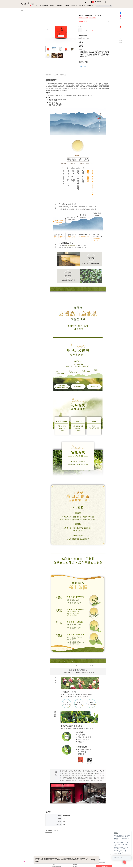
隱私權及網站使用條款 (56, 866)
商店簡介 (53, 864)
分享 (81, 66)
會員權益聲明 (76, 866)
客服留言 (75, 864)
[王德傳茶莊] (27, 4)
